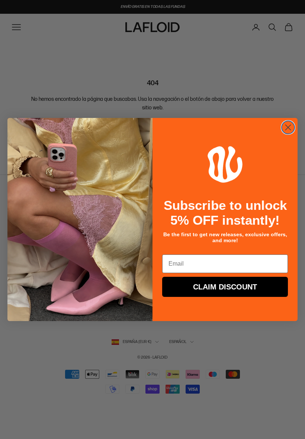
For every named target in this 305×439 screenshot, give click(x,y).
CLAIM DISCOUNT (225, 287)
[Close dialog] (288, 127)
